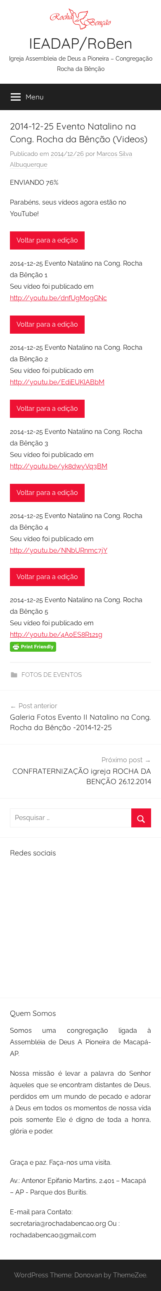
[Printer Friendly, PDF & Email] (33, 646)
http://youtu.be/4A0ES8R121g (56, 634)
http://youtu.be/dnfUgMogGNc (58, 298)
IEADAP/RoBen (81, 43)
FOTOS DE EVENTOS (51, 674)
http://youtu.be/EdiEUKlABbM (57, 382)
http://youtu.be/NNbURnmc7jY (58, 550)
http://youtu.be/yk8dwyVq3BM (58, 466)
